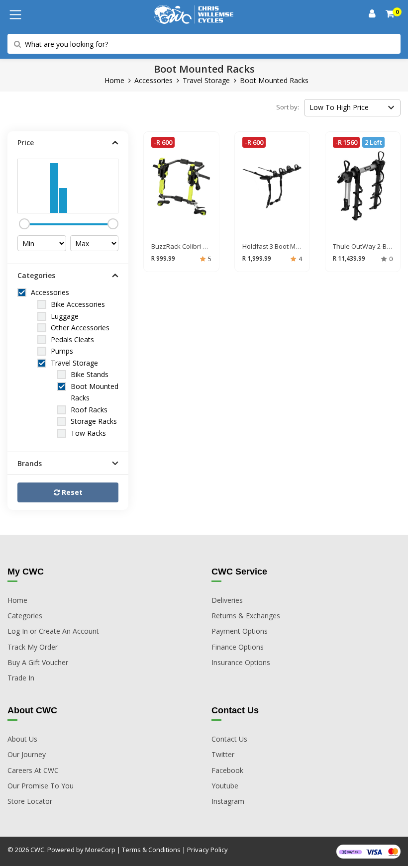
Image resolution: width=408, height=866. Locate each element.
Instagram (227, 801)
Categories (24, 615)
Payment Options (239, 631)
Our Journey (26, 754)
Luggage (65, 316)
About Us (22, 739)
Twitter (222, 754)
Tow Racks (88, 433)
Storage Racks (94, 421)
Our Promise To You (40, 785)
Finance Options (237, 647)
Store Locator (29, 801)
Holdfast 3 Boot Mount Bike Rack (291, 246)
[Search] (391, 14)
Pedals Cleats (72, 339)
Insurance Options (240, 662)
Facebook (227, 770)
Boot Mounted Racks (274, 80)
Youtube (224, 785)
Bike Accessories (78, 304)
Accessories (153, 80)
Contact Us (229, 739)
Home (114, 80)
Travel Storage (206, 80)
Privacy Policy (207, 849)
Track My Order (32, 647)
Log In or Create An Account (53, 631)
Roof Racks (89, 409)
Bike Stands (89, 374)
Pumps (62, 351)
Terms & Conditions (151, 849)
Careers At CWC (33, 770)
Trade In (20, 677)
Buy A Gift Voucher (37, 662)
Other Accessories (80, 327)
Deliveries (227, 600)
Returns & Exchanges (245, 615)
